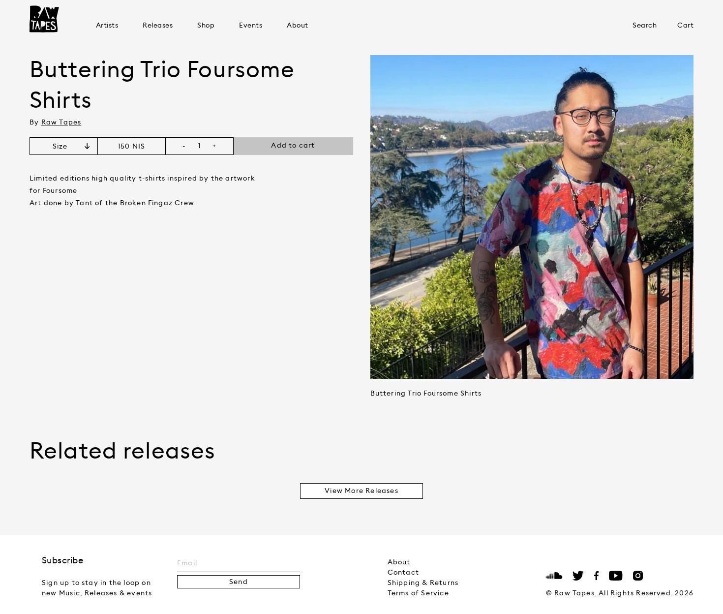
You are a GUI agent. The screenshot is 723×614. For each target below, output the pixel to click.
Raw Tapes (44, 18)
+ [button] (214, 146)
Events (250, 25)
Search (645, 25)
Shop (205, 25)
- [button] (183, 146)
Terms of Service (418, 593)
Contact (403, 572)
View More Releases (361, 491)
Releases (158, 25)
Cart (685, 25)
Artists (107, 25)
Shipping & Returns (423, 583)
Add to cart (293, 145)
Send (238, 582)
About (297, 25)
